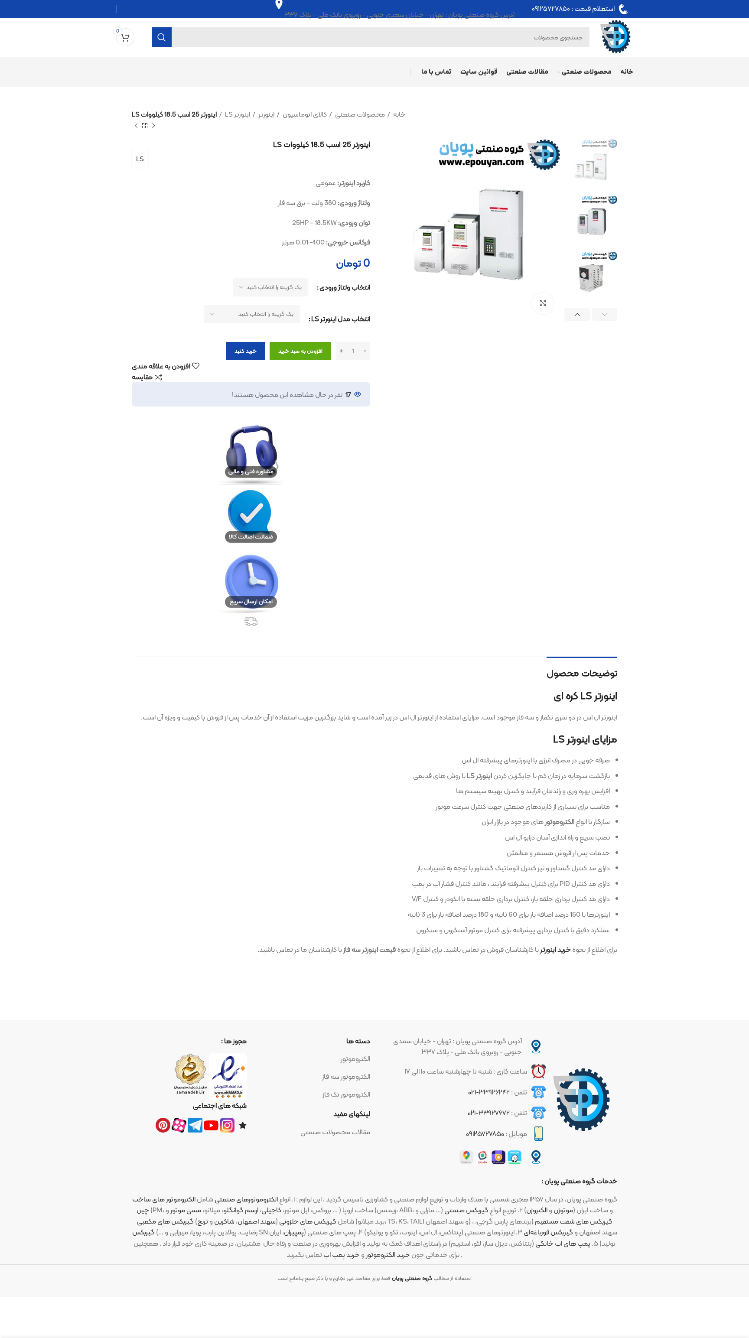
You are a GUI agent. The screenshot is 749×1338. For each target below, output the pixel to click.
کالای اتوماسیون (304, 114)
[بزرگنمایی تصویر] (543, 303)
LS (140, 159)
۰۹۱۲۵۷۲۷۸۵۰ (551, 9)
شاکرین (224, 1221)
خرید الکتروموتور (388, 1254)
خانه (399, 114)
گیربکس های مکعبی (165, 1221)
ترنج (202, 1221)
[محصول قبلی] (153, 125)
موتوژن (563, 1210)
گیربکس (143, 1232)
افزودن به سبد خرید (300, 351)
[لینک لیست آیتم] (312, 1059)
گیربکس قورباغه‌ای (548, 1232)
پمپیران (294, 1232)
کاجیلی (271, 1210)
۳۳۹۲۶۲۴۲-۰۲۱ (489, 1092)
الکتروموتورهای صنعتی (246, 1199)
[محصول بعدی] (136, 125)
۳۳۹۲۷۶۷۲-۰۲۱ (489, 1113)
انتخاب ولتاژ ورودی (344, 287)
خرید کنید (245, 351)
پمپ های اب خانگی (562, 1243)
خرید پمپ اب (341, 1254)
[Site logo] (615, 36)
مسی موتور (185, 1210)
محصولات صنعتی (359, 114)
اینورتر (265, 114)
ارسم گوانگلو (240, 1210)
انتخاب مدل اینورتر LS (340, 319)
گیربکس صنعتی (466, 1210)
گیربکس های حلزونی (307, 1221)
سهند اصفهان (257, 1221)
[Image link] (581, 1100)
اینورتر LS (237, 114)
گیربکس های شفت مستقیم (573, 1221)
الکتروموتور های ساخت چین (163, 1204)
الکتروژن (536, 1210)
